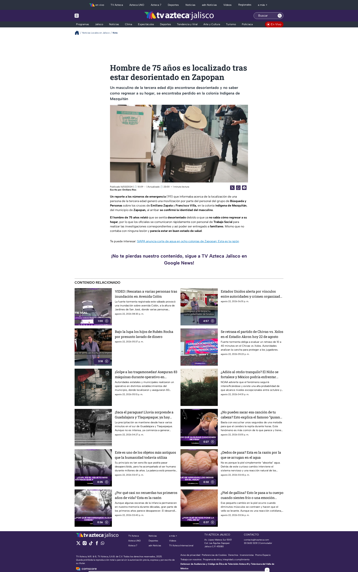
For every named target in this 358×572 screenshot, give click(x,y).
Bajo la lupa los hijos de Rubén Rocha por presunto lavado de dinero (144, 334)
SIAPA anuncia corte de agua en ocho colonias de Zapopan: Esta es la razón (188, 241)
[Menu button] (89, 15)
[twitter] (78, 544)
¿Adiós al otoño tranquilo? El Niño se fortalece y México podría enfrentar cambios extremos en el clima (249, 374)
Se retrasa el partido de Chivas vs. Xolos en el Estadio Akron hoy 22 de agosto (252, 334)
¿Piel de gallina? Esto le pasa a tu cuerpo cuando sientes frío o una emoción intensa (252, 495)
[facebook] (97, 544)
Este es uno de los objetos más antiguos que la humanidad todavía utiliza (145, 455)
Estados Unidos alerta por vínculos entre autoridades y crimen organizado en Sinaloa (251, 294)
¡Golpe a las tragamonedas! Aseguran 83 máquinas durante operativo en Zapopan (146, 374)
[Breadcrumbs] (78, 32)
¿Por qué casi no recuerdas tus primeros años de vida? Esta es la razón (146, 495)
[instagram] (84, 544)
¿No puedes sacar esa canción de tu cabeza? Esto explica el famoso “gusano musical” (251, 415)
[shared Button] (238, 187)
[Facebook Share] (244, 187)
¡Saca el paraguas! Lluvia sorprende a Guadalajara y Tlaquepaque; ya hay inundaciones (144, 415)
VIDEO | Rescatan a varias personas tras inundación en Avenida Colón (146, 294)
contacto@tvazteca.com (256, 539)
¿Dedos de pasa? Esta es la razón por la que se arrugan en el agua (251, 455)
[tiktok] (90, 544)
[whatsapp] (102, 544)
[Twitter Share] (232, 187)
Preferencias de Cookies (214, 555)
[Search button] (280, 16)
